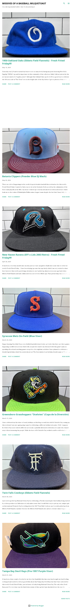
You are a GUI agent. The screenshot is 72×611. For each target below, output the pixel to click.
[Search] (64, 3)
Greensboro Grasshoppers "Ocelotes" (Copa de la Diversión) (35, 414)
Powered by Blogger (37, 606)
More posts (65, 598)
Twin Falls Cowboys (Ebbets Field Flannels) (26, 492)
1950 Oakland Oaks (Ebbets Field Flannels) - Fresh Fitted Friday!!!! (33, 62)
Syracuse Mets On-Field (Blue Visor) (22, 336)
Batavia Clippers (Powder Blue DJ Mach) (24, 176)
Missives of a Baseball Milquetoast (24, 3)
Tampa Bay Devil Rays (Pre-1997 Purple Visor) (27, 571)
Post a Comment (14, 84)
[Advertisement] (36, 107)
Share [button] (4, 84)
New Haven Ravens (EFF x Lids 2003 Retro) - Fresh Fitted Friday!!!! (33, 256)
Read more (66, 84)
